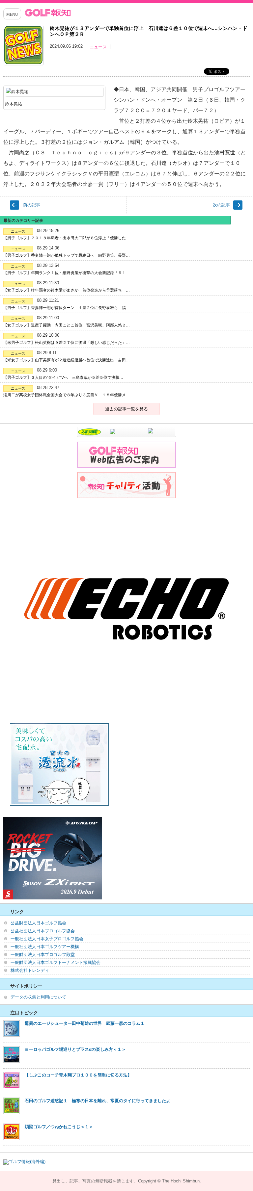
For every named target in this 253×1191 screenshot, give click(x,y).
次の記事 (221, 204)
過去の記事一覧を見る (126, 408)
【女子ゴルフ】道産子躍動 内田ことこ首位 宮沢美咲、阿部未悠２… (66, 325)
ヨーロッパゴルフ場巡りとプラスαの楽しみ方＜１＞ (75, 1049)
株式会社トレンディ (30, 970)
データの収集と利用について (38, 997)
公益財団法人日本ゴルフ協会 (38, 922)
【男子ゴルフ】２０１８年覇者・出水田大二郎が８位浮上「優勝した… (66, 238)
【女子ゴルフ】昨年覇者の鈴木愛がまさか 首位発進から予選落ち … (66, 290)
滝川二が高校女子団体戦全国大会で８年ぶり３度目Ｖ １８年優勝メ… (66, 395)
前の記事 (31, 204)
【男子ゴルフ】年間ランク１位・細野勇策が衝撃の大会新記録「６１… (66, 273)
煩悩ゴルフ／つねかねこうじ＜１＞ (59, 1126)
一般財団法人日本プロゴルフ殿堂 (43, 954)
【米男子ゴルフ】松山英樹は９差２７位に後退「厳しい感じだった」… (66, 342)
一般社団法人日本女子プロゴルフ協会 (47, 938)
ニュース (98, 46)
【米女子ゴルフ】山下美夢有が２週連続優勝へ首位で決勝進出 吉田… (66, 360)
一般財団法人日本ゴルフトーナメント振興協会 (55, 962)
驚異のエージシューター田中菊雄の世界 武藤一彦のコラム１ (85, 1023)
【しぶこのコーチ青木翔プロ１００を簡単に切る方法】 (78, 1075)
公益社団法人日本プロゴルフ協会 (43, 930)
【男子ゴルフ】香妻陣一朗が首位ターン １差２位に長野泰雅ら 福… (66, 307)
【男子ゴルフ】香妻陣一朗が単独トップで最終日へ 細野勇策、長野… (66, 255)
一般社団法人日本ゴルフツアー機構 (45, 946)
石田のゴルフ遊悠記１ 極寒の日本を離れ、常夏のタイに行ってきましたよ (97, 1100)
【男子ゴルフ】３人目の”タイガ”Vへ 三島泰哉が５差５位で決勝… (63, 377)
